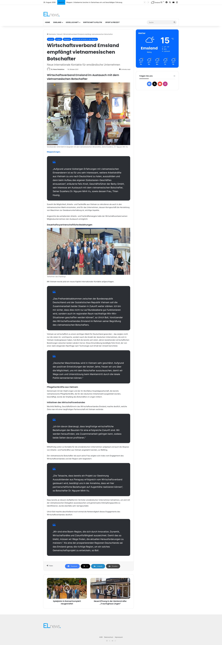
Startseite (52, 34)
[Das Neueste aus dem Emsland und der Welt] (51, 14)
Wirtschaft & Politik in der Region (85, 39)
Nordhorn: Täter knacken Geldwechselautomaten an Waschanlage (90, 2)
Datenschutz (108, 637)
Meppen (67, 39)
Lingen (58, 39)
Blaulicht (61, 2)
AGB (100, 637)
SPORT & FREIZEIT (112, 22)
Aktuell (59, 34)
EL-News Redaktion (57, 69)
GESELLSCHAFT (72, 22)
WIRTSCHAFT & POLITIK (92, 22)
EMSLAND (57, 22)
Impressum (119, 637)
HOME (47, 22)
